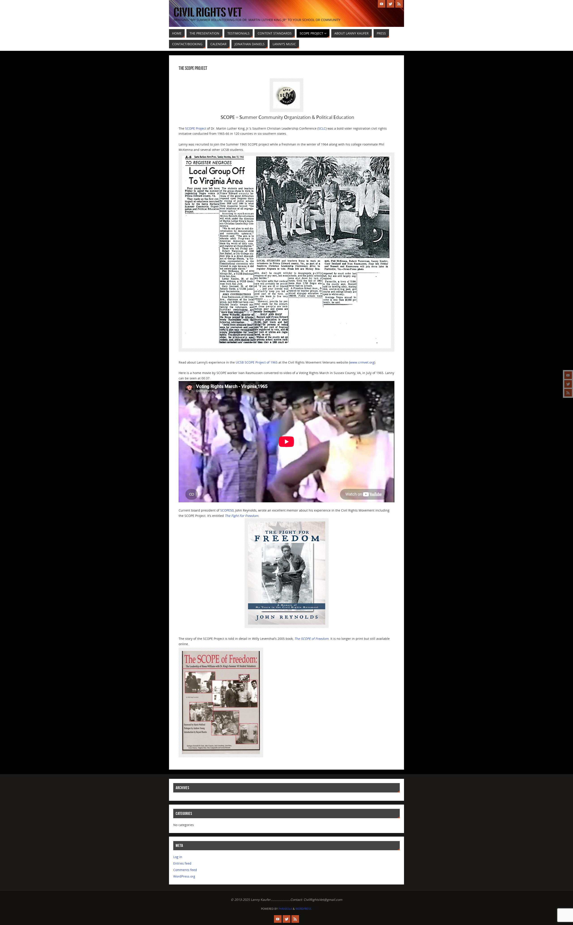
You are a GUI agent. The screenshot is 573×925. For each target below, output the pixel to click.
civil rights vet (207, 12)
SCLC (322, 128)
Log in (177, 857)
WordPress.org (184, 876)
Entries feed (182, 863)
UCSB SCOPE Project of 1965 (257, 362)
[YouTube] (568, 375)
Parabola (285, 909)
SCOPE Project (195, 128)
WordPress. (303, 909)
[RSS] (568, 392)
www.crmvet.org (362, 362)
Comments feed (185, 870)
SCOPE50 (227, 510)
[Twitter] (568, 384)
